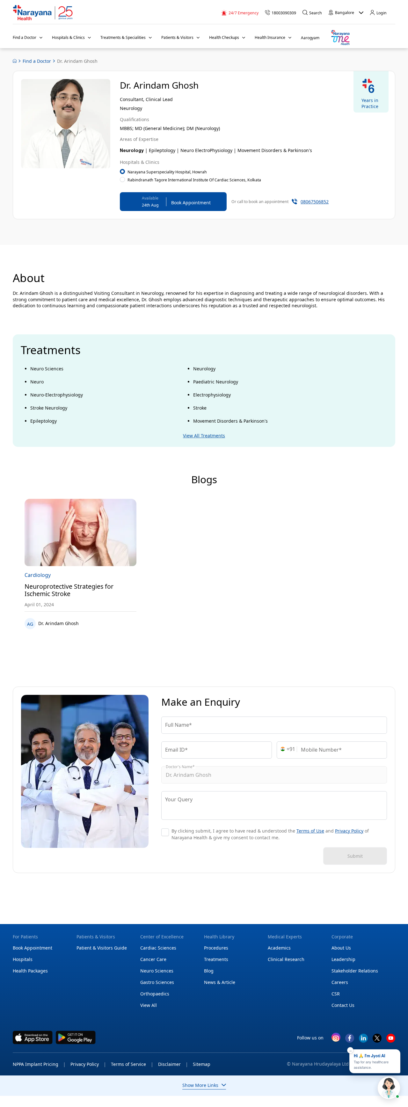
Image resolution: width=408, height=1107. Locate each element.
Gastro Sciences (157, 982)
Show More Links (200, 1085)
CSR (336, 994)
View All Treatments (204, 436)
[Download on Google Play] (76, 1037)
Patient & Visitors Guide (101, 948)
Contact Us (343, 1005)
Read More (80, 533)
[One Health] (340, 38)
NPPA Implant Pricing (39, 1064)
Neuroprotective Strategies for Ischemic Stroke (69, 590)
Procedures (216, 948)
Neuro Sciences (156, 971)
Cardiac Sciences (158, 948)
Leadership (343, 959)
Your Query (179, 799)
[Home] (43, 13)
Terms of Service (132, 1064)
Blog (209, 971)
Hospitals (23, 959)
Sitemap (201, 1064)
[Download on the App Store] (33, 1037)
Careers (340, 982)
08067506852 (315, 202)
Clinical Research (286, 959)
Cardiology (38, 575)
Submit (355, 856)
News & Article (219, 982)
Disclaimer (173, 1064)
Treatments (216, 959)
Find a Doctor (37, 61)
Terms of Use (310, 831)
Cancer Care (153, 959)
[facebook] (349, 1040)
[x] (377, 1040)
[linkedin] (363, 1040)
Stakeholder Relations (355, 971)
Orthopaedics (154, 994)
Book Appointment (32, 948)
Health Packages (30, 971)
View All (148, 1005)
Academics (279, 948)
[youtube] (390, 1040)
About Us (341, 948)
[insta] (336, 1038)
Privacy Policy (349, 831)
